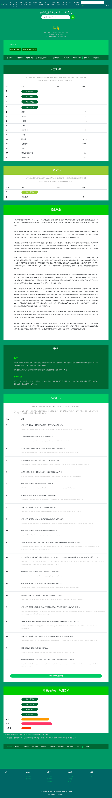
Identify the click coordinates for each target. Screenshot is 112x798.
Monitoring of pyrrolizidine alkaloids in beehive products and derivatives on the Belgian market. (50, 452)
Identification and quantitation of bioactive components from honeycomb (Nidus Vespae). (48, 488)
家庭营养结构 (41, 3)
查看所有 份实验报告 (56, 676)
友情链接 (91, 776)
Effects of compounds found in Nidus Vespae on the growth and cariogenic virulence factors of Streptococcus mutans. (57, 523)
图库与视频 (77, 58)
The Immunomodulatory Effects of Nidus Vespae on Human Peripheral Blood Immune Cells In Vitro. (51, 511)
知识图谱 (62, 3)
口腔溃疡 (24, 130)
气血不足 (24, 197)
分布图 (86, 58)
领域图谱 (56, 58)
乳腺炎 (23, 139)
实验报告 (42, 58)
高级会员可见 (30, 91)
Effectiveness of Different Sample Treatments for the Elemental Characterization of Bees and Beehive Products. (55, 464)
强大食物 (25, 3)
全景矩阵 (58, 3)
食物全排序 (53, 3)
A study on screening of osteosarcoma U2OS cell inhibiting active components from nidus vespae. (51, 476)
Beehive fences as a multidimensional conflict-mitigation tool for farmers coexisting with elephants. (51, 429)
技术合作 (49, 779)
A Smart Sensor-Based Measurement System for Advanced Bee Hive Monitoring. (46, 441)
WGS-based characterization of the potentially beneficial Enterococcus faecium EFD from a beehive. (52, 599)
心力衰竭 (24, 144)
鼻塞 (23, 148)
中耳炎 (23, 121)
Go (83, 5)
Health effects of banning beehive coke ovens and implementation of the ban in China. (47, 652)
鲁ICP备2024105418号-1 (56, 794)
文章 (66, 3)
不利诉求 (19, 58)
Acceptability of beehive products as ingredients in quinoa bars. (40, 535)
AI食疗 (13, 4)
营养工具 (21, 3)
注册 (106, 4)
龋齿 (23, 112)
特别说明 (29, 58)
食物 (11, 3)
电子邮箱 (70, 776)
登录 (109, 4)
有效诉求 (9, 58)
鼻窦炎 (23, 117)
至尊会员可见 (59, 34)
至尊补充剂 (35, 3)
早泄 (23, 135)
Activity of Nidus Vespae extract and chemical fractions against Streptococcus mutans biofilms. (50, 587)
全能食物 (30, 3)
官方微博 (70, 779)
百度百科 (13, 44)
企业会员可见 (62, 36)
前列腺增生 (25, 157)
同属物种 (96, 58)
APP (70, 2)
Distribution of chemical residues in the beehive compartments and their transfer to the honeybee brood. (53, 499)
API (74, 2)
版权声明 (28, 779)
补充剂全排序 (47, 3)
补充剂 (16, 4)
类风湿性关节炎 (27, 153)
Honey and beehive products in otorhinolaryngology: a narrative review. (43, 576)
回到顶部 (9, 746)
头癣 (23, 126)
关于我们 (49, 776)
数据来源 (28, 776)
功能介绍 (77, 3)
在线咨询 (70, 781)
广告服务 (49, 781)
